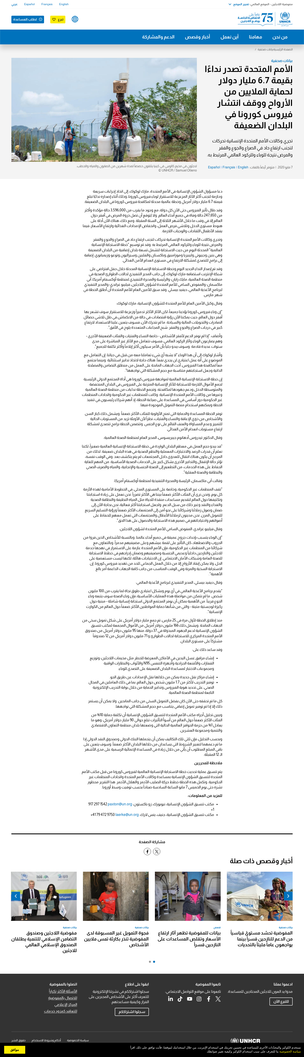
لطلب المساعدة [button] (25, 19)
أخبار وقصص (197, 36)
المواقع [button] (75, 19)
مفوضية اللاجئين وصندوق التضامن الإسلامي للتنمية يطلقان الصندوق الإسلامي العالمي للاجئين (44, 941)
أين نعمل (229, 36)
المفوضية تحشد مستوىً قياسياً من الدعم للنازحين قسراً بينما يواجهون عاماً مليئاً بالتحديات (262, 938)
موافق (14, 1049)
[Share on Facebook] (147, 851)
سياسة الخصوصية (78, 1040)
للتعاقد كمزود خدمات (60, 1011)
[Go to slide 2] (149, 963)
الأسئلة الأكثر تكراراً (63, 991)
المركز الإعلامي (65, 1004)
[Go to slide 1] (153, 963)
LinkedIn (170, 999)
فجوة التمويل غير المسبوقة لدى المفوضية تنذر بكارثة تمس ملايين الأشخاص (116, 938)
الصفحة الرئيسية (283, 49)
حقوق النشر (18, 1040)
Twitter (218, 999)
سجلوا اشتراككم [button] (132, 1012)
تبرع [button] (60, 19)
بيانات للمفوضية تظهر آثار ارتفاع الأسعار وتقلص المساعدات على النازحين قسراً (189, 938)
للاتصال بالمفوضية (62, 998)
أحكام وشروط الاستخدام (46, 1040)
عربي (14, 4)
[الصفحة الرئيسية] (264, 19)
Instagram (199, 999)
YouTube (189, 999)
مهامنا (255, 36)
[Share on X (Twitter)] (156, 851)
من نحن (279, 36)
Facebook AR (208, 999)
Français (47, 4)
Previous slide (288, 896)
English (64, 4)
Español (29, 4)
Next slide (15, 896)
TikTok (180, 999)
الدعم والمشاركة (158, 36)
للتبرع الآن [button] (281, 1001)
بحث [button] (88, 19)
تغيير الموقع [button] (241, 4)
